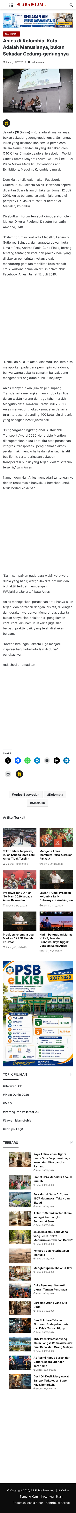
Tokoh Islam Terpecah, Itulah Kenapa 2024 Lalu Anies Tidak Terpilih (19, 854)
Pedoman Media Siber (28, 1503)
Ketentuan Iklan (52, 1496)
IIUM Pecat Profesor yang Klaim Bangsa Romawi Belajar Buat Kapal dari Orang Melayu (53, 1343)
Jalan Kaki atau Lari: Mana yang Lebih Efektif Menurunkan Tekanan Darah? (53, 1236)
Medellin (38, 803)
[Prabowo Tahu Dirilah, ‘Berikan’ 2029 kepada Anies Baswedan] (19, 879)
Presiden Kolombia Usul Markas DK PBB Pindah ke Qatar (18, 938)
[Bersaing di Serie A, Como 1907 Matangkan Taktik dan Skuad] (20, 1199)
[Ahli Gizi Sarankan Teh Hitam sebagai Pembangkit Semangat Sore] (20, 1218)
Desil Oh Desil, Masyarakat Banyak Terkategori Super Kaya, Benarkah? (51, 1380)
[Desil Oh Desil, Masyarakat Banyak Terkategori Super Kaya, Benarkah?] (20, 1381)
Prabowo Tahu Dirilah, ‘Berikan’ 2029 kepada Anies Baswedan (17, 896)
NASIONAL (11, 34)
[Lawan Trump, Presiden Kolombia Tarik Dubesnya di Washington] (56, 879)
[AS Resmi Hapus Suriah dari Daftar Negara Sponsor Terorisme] (20, 1363)
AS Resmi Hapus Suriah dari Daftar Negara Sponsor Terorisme (52, 1361)
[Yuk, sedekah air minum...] (38, 20)
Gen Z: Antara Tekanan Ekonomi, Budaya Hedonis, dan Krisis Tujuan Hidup (51, 1324)
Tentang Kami (29, 1496)
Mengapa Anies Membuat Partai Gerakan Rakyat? (56, 854)
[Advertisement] (38, 320)
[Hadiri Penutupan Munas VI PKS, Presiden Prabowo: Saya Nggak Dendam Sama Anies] (56, 921)
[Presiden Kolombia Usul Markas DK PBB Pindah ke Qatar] (19, 921)
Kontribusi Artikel (58, 1503)
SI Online (63, 1490)
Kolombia (56, 794)
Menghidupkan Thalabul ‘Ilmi (53, 1268)
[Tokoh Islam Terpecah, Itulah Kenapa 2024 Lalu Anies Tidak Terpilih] (19, 837)
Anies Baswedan (26, 794)
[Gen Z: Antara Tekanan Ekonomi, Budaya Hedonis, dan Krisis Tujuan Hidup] (20, 1325)
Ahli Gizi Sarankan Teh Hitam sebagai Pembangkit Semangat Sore (53, 1217)
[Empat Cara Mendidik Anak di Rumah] (20, 1182)
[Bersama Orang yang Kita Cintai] (20, 1308)
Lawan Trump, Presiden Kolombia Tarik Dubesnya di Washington (56, 896)
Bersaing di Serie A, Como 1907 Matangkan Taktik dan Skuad (52, 1198)
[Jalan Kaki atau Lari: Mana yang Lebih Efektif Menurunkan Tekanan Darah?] (20, 1237)
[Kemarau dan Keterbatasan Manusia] (20, 1255)
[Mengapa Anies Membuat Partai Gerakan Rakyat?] (56, 837)
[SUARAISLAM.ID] (31, 5)
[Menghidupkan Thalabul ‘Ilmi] (20, 1273)
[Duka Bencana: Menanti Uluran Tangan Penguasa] (20, 1290)
